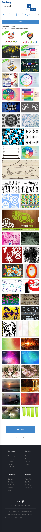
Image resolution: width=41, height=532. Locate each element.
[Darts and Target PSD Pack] (11, 38)
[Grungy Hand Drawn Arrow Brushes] (30, 313)
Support (27, 462)
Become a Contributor (11, 465)
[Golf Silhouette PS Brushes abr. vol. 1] (30, 187)
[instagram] (22, 505)
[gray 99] (31, 254)
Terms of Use (9, 518)
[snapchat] (25, 505)
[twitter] (16, 505)
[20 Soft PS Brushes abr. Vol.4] (30, 399)
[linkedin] (28, 505)
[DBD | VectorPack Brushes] (20, 220)
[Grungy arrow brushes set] (29, 299)
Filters (20, 22)
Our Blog (28, 485)
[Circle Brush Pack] (10, 201)
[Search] (29, 6)
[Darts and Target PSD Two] (30, 38)
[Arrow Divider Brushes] (11, 152)
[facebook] (12, 505)
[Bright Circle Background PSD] (31, 271)
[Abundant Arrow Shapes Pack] (30, 65)
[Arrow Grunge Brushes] (11, 120)
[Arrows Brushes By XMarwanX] (11, 107)
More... (10, 491)
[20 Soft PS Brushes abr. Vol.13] (30, 371)
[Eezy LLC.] (20, 501)
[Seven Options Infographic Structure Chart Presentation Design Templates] (30, 51)
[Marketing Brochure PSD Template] (11, 65)
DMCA (27, 464)
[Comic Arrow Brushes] (30, 107)
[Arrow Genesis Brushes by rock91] (13, 136)
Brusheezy (11, 456)
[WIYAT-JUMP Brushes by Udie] (30, 238)
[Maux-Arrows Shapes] (32, 136)
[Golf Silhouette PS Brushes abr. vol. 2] (11, 187)
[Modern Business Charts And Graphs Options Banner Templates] (30, 94)
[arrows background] (31, 286)
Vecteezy (11, 459)
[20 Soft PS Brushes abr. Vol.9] (11, 344)
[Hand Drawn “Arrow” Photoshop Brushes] (20, 170)
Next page (20, 429)
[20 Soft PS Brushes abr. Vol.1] (11, 385)
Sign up (33, 9)
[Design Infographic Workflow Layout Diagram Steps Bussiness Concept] (11, 94)
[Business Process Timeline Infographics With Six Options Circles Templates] (29, 80)
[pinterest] (19, 505)
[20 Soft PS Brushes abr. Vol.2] (30, 385)
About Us (28, 479)
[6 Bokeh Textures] (29, 329)
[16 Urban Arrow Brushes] (11, 313)
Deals (27, 456)
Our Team (28, 482)
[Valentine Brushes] (12, 254)
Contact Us (28, 488)
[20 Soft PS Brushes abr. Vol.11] (11, 357)
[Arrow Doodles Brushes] (30, 120)
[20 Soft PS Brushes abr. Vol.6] (30, 357)
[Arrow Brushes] (10, 299)
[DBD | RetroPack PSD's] (12, 271)
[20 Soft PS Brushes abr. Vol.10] (30, 344)
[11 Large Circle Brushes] (11, 238)
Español (10, 482)
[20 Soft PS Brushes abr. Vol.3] (11, 399)
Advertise (28, 459)
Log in (27, 9)
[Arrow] (12, 286)
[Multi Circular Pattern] (29, 201)
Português (11, 485)
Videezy (10, 462)
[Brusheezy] (6, 2)
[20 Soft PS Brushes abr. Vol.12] (11, 371)
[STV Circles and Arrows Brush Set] (10, 329)
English (10, 479)
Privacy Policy (19, 518)
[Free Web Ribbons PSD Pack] (30, 412)
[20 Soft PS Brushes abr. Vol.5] (11, 412)
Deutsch (11, 488)
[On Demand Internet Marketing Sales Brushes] (10, 80)
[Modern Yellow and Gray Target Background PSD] (11, 51)
